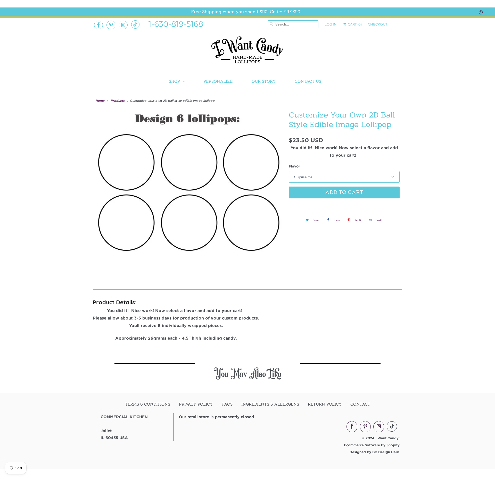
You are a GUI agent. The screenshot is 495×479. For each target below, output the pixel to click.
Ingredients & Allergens (270, 404)
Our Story (264, 81)
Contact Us (308, 81)
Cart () (354, 24)
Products (118, 100)
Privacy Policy (196, 404)
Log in (331, 24)
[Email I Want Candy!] (135, 24)
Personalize (218, 81)
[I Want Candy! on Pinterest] (110, 25)
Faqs (227, 404)
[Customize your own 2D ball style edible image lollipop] (189, 192)
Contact (360, 404)
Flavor (294, 166)
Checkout (377, 24)
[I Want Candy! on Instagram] (123, 25)
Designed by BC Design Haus (375, 452)
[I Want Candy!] (247, 52)
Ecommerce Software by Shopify (372, 445)
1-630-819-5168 (175, 23)
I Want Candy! (387, 438)
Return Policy (325, 404)
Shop (174, 81)
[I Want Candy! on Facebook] (98, 25)
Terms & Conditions (147, 404)
